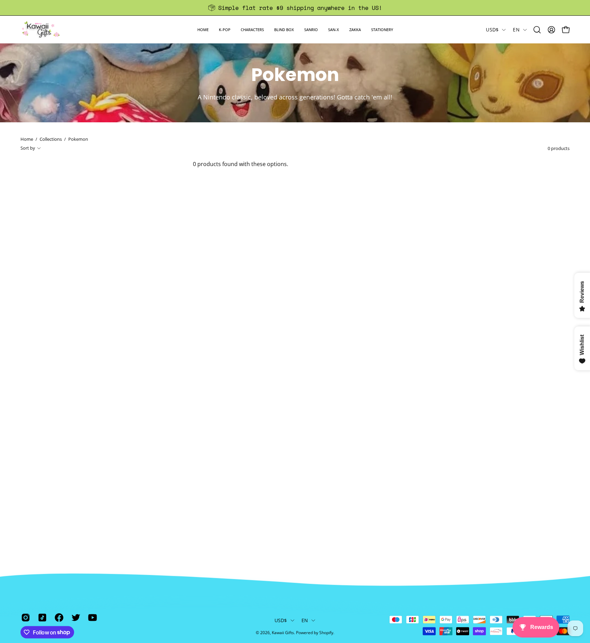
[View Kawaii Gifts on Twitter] (75, 617)
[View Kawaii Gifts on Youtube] (91, 617)
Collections (51, 139)
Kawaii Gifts (283, 632)
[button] (225, 29)
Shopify (326, 632)
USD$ (492, 29)
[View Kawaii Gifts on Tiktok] (41, 617)
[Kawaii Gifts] (40, 29)
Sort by (27, 148)
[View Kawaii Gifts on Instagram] (24, 617)
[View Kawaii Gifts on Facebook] (58, 617)
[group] (295, 7)
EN (516, 29)
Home (26, 139)
